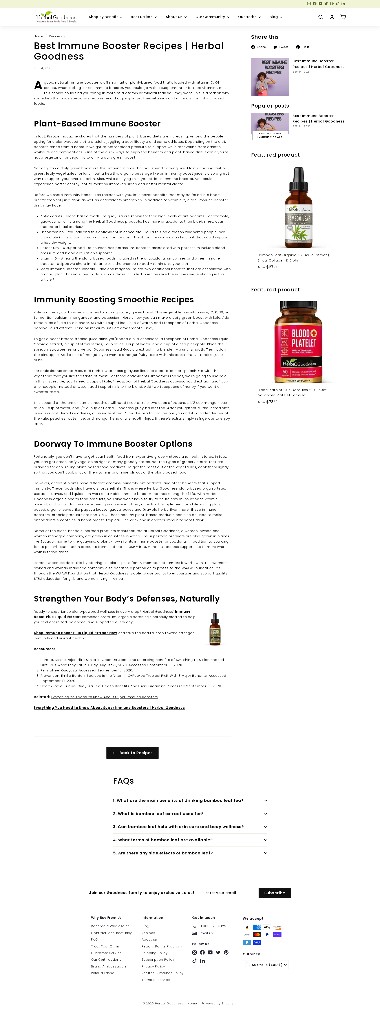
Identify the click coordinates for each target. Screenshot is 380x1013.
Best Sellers (142, 16)
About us (149, 939)
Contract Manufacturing (112, 933)
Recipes (55, 36)
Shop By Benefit (104, 16)
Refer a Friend (103, 973)
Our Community (210, 16)
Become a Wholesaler (110, 926)
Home (38, 36)
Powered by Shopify (217, 1003)
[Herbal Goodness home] (56, 17)
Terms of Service (156, 980)
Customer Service (106, 953)
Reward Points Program (162, 946)
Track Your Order (105, 946)
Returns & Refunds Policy (163, 973)
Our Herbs (248, 16)
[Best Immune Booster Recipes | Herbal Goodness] (270, 77)
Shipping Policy (155, 953)
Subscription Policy (158, 959)
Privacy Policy (153, 966)
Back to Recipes (135, 752)
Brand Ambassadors (109, 966)
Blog (274, 16)
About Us (175, 16)
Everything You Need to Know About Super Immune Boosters (104, 697)
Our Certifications (106, 959)
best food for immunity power (270, 135)
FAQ (94, 939)
